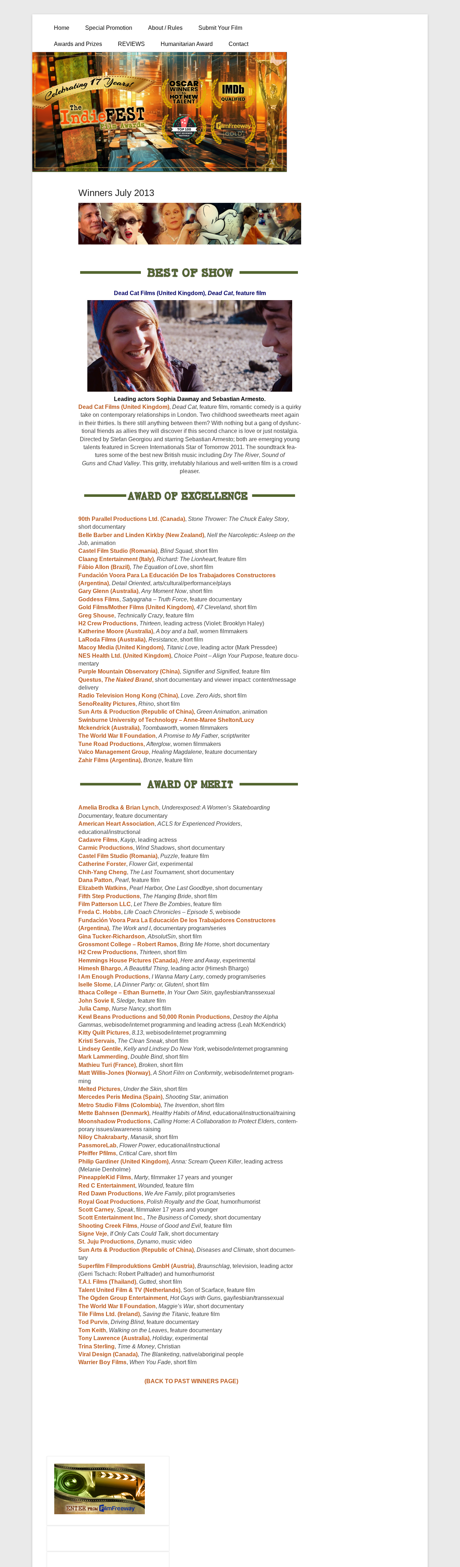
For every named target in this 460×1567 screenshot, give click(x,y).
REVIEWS (131, 44)
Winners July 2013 (116, 192)
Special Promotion (108, 28)
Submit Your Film (220, 28)
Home (61, 28)
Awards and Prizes (78, 44)
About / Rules (165, 28)
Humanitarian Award (187, 44)
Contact (238, 44)
